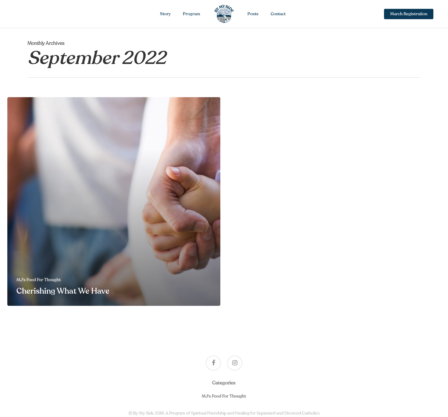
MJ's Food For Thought (38, 280)
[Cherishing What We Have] (113, 201)
